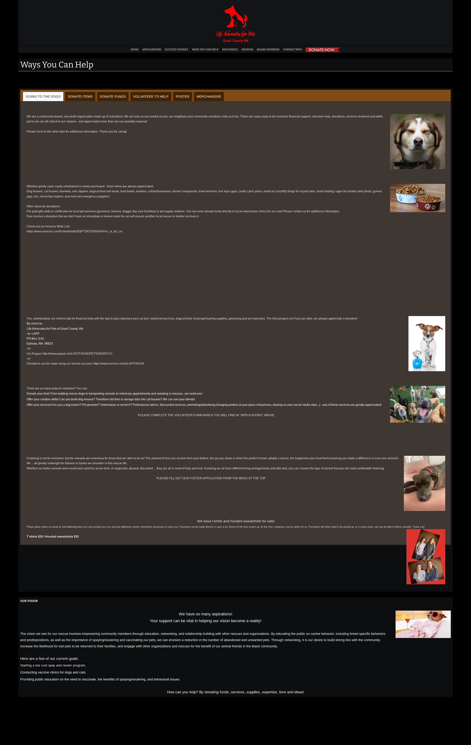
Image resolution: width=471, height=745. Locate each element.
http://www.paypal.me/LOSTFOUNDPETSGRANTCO (77, 353)
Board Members (268, 49)
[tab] (43, 96)
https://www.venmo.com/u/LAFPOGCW (118, 363)
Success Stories (176, 49)
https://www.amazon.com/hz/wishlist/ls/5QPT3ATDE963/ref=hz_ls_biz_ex (74, 231)
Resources (230, 49)
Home (135, 49)
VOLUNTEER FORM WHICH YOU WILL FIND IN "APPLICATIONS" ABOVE (224, 415)
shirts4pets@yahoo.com (75, 526)
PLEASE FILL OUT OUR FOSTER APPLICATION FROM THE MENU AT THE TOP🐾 (213, 478)
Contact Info (292, 49)
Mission (247, 49)
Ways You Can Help (205, 49)
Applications (151, 49)
